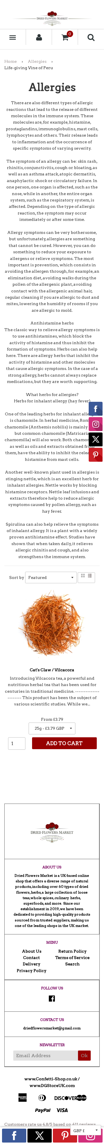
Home (10, 61)
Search (72, 964)
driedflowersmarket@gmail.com (52, 1028)
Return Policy (72, 951)
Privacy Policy (32, 970)
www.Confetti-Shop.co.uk (50, 1079)
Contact (31, 957)
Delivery (31, 964)
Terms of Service (72, 957)
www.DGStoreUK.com (52, 1085)
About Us (31, 951)
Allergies (37, 61)
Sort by (16, 577)
